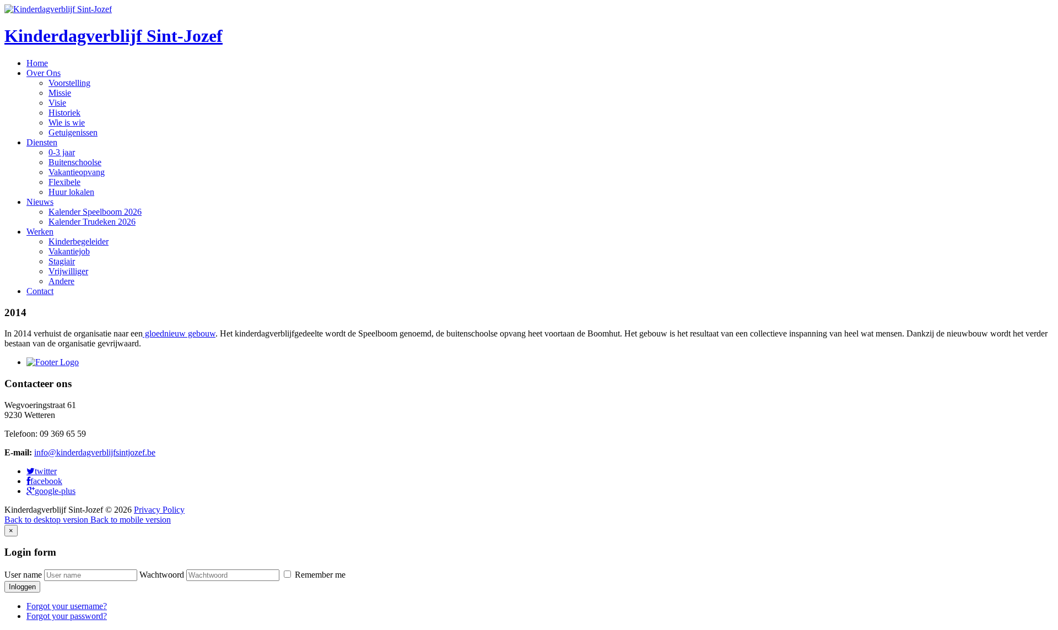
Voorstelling (69, 83)
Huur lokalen (71, 192)
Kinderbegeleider (78, 241)
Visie (57, 102)
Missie (59, 92)
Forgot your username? (66, 606)
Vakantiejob (69, 251)
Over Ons (43, 73)
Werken (39, 231)
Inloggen (22, 587)
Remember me (319, 574)
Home (37, 63)
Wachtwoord (161, 574)
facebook (46, 481)
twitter (46, 471)
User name (23, 574)
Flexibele (64, 182)
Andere (61, 281)
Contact (39, 291)
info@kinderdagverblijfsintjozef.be (94, 452)
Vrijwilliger (68, 271)
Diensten (41, 142)
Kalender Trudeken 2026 (92, 221)
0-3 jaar (61, 152)
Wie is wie (66, 122)
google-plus (55, 491)
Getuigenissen (73, 132)
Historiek (64, 112)
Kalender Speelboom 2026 (95, 211)
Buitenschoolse (74, 162)
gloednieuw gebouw (179, 333)
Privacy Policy (159, 509)
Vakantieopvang (76, 172)
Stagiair (61, 261)
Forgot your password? (66, 616)
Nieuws (39, 202)
